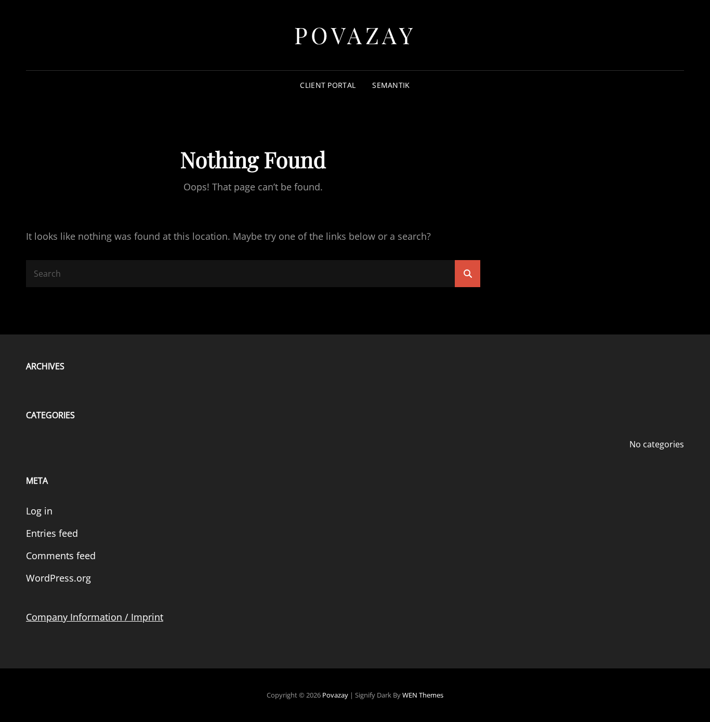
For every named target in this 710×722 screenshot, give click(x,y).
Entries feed (52, 533)
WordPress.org (58, 578)
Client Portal (328, 85)
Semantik (391, 85)
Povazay (355, 34)
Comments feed (61, 555)
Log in (39, 511)
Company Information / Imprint (94, 617)
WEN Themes (422, 695)
